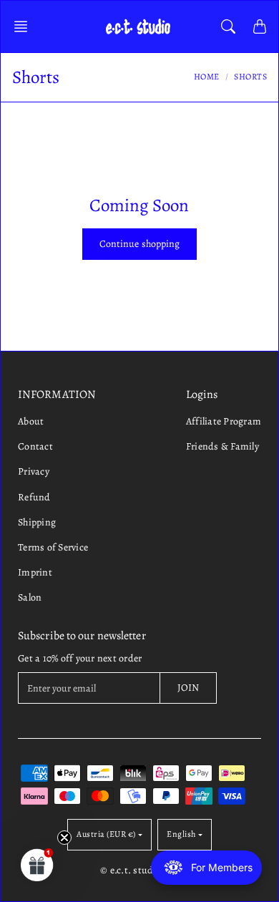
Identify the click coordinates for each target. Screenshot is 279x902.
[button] (25, 26)
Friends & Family (222, 446)
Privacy (33, 471)
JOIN (188, 687)
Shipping (37, 522)
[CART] (259, 26)
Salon (29, 597)
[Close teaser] (64, 837)
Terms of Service (53, 547)
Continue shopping (139, 244)
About (31, 421)
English (181, 834)
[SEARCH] (228, 26)
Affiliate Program (223, 421)
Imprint (35, 572)
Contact (35, 446)
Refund (34, 497)
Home (207, 76)
